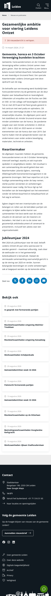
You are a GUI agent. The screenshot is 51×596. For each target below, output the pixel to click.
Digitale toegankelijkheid (18, 565)
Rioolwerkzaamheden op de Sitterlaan (22, 415)
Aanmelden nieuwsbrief (16, 533)
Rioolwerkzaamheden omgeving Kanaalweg (24, 340)
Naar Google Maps (15, 488)
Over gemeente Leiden (17, 555)
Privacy (10, 575)
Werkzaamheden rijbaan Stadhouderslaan (24, 445)
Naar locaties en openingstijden (21, 503)
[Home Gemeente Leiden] (13, 6)
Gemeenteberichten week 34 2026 (20, 370)
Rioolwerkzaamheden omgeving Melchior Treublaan (23, 326)
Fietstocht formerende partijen (18, 385)
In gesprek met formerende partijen (21, 309)
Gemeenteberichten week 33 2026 (20, 400)
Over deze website (15, 560)
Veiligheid (11, 580)
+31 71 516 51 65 (35, 498)
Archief (10, 570)
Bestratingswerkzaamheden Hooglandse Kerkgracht (23, 431)
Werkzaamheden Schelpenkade (19, 355)
